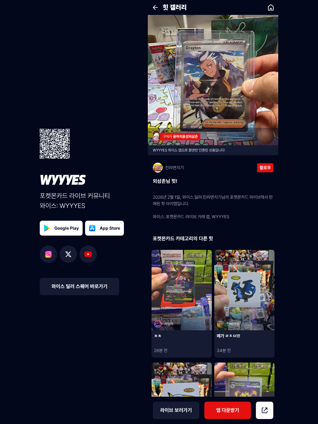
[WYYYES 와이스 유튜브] (88, 254)
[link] (271, 7)
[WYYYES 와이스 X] (70, 254)
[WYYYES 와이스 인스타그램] (50, 254)
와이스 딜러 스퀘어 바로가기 (79, 286)
